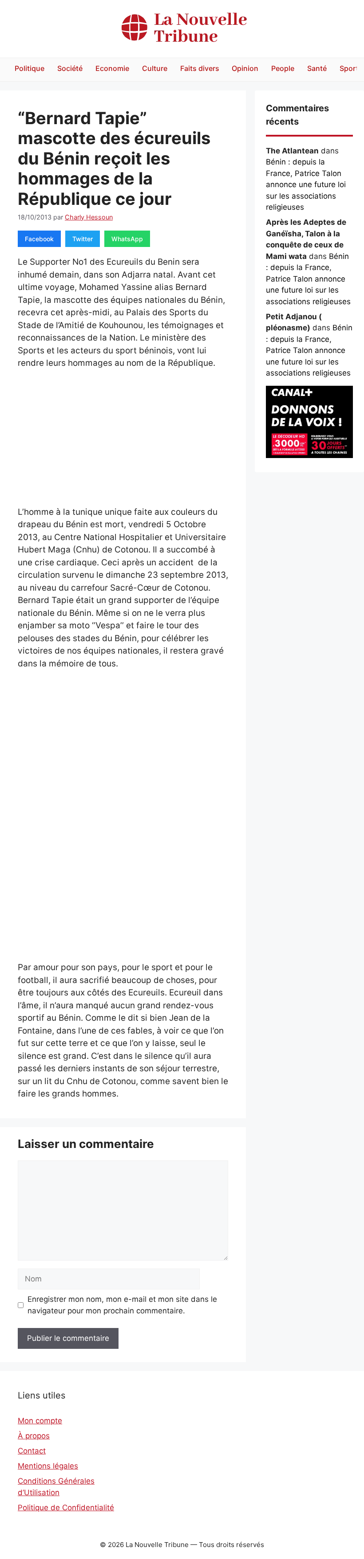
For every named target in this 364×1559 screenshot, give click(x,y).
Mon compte (40, 1420)
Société (70, 68)
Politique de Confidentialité (66, 1507)
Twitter (82, 239)
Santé (317, 68)
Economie (112, 68)
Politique (29, 68)
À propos (34, 1435)
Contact (32, 1450)
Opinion (245, 68)
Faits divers (199, 68)
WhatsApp (127, 239)
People (282, 68)
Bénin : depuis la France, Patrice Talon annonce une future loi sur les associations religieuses (306, 184)
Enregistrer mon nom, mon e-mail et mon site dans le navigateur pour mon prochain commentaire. (122, 1305)
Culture (154, 68)
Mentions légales (48, 1465)
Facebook (39, 239)
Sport (349, 68)
